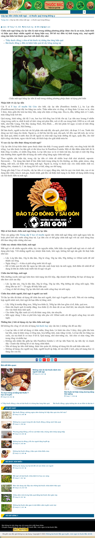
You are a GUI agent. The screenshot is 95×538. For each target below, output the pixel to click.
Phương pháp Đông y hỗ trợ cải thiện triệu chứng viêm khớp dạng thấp (39, 432)
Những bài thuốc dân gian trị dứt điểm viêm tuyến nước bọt (34, 505)
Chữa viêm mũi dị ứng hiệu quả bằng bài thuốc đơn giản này (35, 495)
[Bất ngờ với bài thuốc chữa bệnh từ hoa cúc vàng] (6, 482)
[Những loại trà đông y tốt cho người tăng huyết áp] (6, 447)
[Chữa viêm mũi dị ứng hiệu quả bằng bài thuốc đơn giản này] (6, 501)
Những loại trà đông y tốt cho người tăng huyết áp (31, 441)
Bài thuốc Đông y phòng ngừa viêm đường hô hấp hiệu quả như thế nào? (40, 412)
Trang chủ (4, 20)
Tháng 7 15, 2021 (15, 27)
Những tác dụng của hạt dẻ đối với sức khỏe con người (33, 466)
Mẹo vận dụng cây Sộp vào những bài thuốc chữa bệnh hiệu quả (36, 485)
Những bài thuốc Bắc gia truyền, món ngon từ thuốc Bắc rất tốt (69, 534)
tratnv (4, 27)
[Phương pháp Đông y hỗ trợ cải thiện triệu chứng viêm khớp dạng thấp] (6, 438)
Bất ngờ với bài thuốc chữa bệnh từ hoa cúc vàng (31, 476)
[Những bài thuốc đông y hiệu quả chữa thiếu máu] (6, 457)
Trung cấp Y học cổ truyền (32, 235)
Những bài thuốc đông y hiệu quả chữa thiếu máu (31, 451)
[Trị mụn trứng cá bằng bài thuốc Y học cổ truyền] (16, 390)
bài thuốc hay (42, 326)
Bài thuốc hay (28, 27)
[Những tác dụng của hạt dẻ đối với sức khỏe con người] (6, 472)
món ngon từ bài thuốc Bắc (47, 527)
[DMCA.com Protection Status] (20, 531)
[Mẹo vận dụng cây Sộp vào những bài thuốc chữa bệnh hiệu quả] (6, 491)
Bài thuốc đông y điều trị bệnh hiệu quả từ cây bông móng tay (33, 43)
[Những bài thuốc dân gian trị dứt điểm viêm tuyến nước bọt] (6, 511)
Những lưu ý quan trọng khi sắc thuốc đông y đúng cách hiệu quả (37, 422)
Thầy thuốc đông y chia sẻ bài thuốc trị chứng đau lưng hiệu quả (34, 40)
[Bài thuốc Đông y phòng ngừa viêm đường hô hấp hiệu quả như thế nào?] (6, 418)
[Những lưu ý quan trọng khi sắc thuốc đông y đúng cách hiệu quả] (6, 428)
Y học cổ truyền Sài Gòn (24, 106)
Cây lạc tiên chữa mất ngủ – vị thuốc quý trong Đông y (28, 16)
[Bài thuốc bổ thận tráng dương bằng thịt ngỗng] (79, 389)
